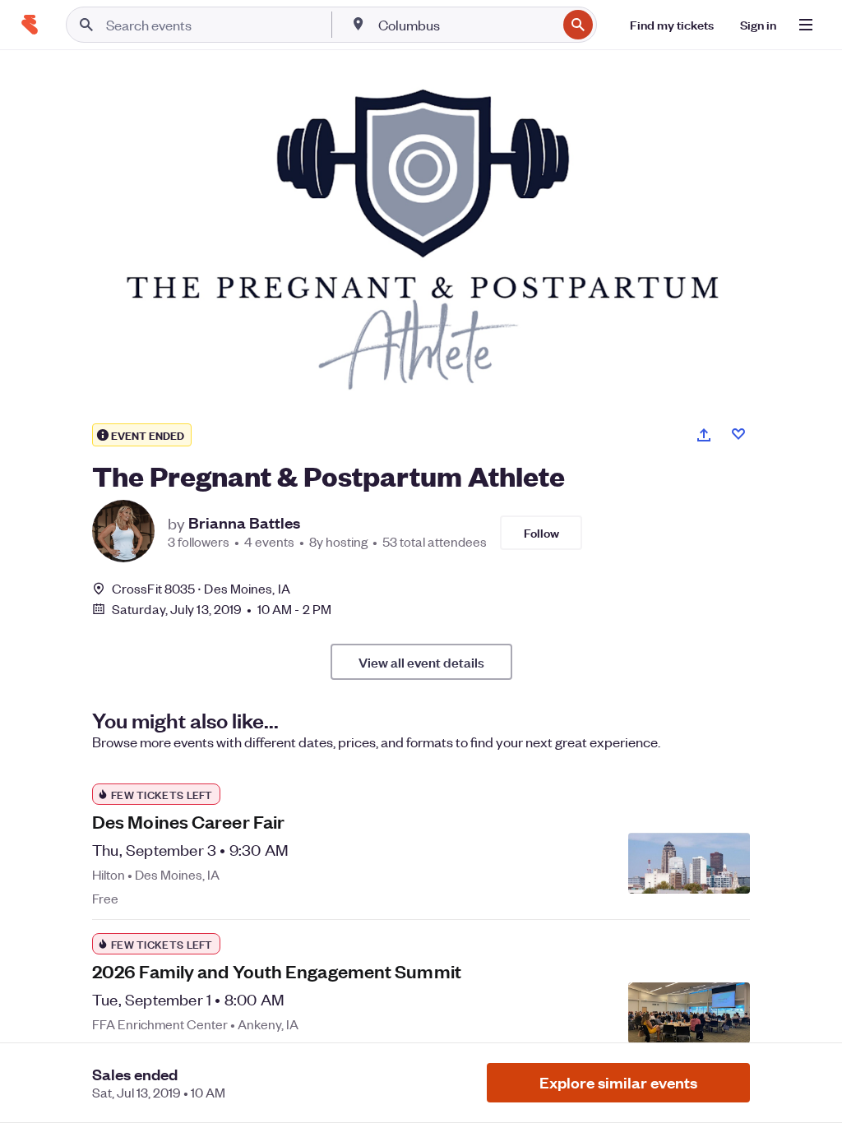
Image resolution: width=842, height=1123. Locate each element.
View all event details (421, 662)
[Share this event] (703, 434)
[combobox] (465, 25)
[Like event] (738, 434)
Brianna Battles (244, 522)
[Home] (29, 25)
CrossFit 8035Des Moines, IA (201, 588)
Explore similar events (618, 1082)
